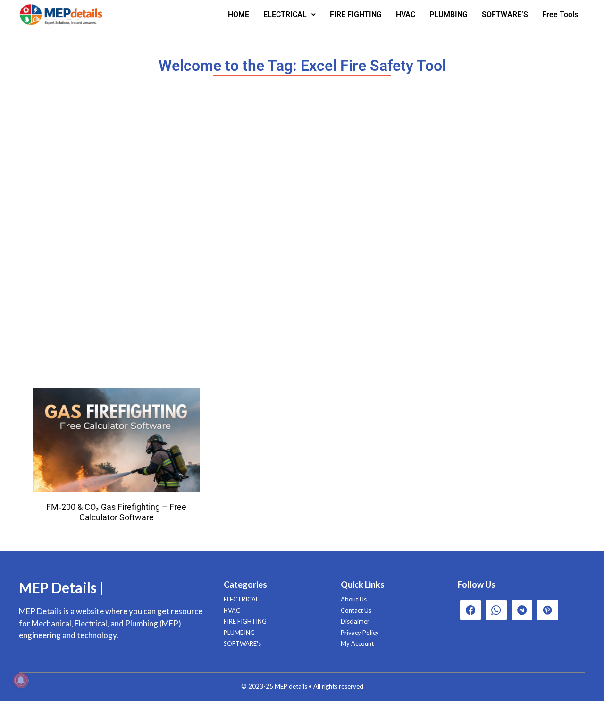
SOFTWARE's (242, 643)
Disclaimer (355, 621)
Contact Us (356, 610)
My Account (357, 643)
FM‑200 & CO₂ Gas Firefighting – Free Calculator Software (116, 512)
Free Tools (560, 14)
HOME (238, 14)
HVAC (405, 14)
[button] (289, 14)
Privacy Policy (360, 632)
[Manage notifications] (20, 680)
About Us (354, 599)
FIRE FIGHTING (356, 14)
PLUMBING (448, 14)
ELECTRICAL (285, 14)
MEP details (291, 686)
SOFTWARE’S (505, 14)
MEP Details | (61, 587)
